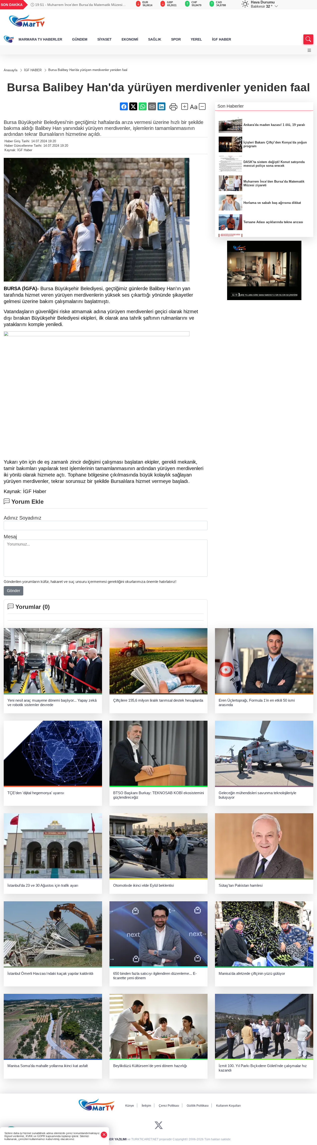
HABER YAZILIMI (115, 1139)
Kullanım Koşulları (228, 1105)
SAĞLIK (154, 39)
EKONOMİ (130, 39)
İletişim (146, 1105)
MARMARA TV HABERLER (40, 39)
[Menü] (309, 50)
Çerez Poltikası (169, 1105)
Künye (129, 1105)
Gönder (13, 591)
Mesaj (10, 536)
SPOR (176, 39)
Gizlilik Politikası (198, 1105)
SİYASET (104, 39)
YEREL (196, 39)
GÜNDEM (79, 39)
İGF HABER (221, 39)
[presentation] (122, 4)
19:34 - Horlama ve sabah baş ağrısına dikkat (70, 5)
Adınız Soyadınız (22, 518)
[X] (158, 1125)
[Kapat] (104, 1134)
